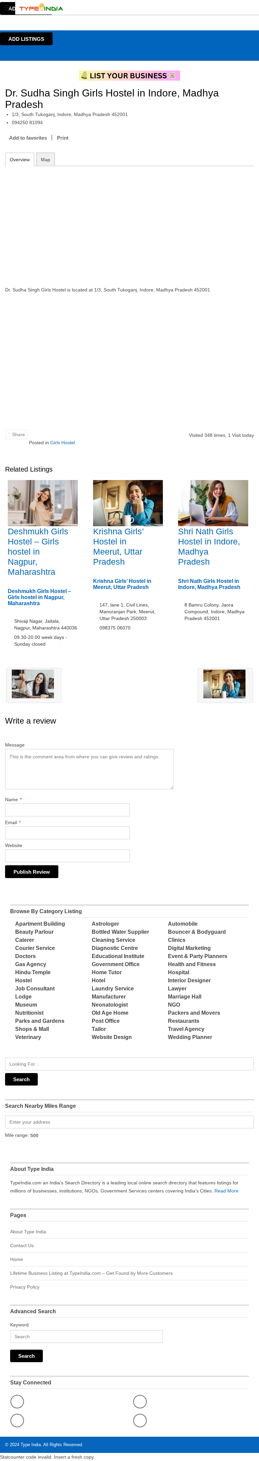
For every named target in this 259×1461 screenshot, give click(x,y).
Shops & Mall (32, 1029)
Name (13, 799)
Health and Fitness (192, 964)
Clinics (176, 940)
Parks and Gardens (39, 1021)
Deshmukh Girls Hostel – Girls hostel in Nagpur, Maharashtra (38, 552)
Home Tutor (107, 972)
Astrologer (105, 924)
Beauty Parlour (34, 932)
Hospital (178, 972)
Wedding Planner (190, 1037)
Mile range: (17, 1135)
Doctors (25, 956)
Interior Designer (189, 980)
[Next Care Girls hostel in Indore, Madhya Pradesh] (225, 685)
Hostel (23, 980)
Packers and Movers (194, 1013)
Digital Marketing (189, 948)
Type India (31, 1444)
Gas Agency (30, 964)
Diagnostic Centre (115, 948)
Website (13, 845)
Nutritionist (29, 1013)
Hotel (98, 980)
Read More (226, 1190)
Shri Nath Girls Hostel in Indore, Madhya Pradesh (209, 584)
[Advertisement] (129, 221)
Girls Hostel (62, 442)
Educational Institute (118, 956)
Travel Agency (186, 1029)
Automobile (183, 924)
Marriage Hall (184, 997)
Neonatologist (110, 1005)
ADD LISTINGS (26, 39)
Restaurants (183, 1021)
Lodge (23, 997)
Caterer (24, 940)
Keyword (19, 1324)
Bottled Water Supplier (120, 932)
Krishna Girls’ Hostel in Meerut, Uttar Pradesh (122, 584)
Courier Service (35, 948)
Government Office (116, 964)
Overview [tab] (20, 159)
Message (15, 745)
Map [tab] (45, 159)
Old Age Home (110, 1013)
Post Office (106, 1021)
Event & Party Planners (197, 956)
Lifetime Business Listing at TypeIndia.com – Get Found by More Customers (91, 1273)
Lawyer (177, 988)
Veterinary (28, 1037)
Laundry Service (113, 988)
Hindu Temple (33, 972)
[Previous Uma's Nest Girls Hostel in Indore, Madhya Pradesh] (33, 685)
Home (16, 1259)
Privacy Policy (24, 1287)
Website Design (112, 1037)
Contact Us (22, 1245)
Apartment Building (40, 924)
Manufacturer (109, 997)
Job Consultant (35, 988)
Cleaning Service (113, 940)
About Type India (28, 1231)
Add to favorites (28, 138)
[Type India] (123, 7)
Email (13, 822)
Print (62, 138)
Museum (26, 1005)
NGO (174, 1005)
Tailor (99, 1029)
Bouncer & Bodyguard (197, 932)
